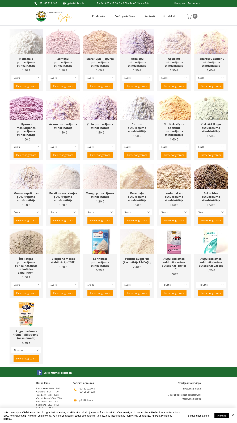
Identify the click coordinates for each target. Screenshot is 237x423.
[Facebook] (39, 372)
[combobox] (26, 78)
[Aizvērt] (233, 415)
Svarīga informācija (189, 383)
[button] (193, 16)
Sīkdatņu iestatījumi (198, 415)
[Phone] (36, 3)
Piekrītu (221, 415)
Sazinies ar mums (83, 383)
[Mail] (64, 3)
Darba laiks (43, 383)
